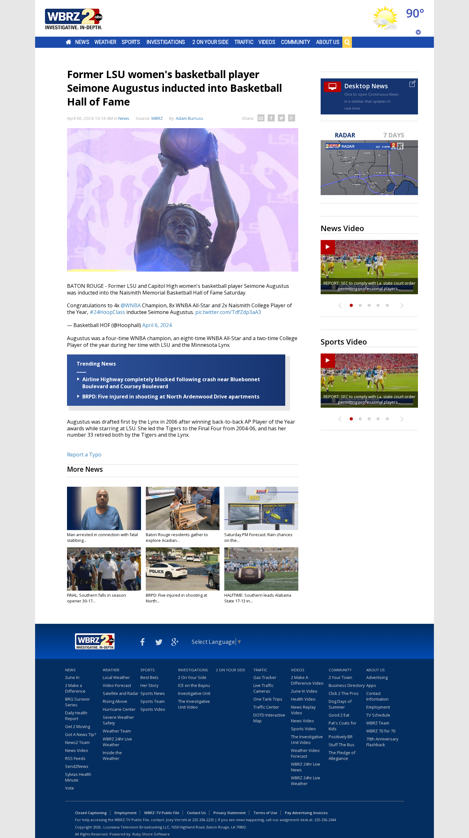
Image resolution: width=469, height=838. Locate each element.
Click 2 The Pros (344, 693)
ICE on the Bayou (194, 685)
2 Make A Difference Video (307, 680)
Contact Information (377, 696)
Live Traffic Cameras (263, 688)
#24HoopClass (107, 312)
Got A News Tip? (80, 734)
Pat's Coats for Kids (342, 726)
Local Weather (116, 677)
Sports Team (152, 701)
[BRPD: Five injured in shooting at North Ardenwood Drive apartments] (183, 569)
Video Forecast (117, 685)
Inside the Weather (112, 755)
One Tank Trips (267, 699)
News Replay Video (303, 710)
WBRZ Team (377, 723)
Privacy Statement (229, 812)
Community (295, 42)
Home (68, 42)
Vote (69, 788)
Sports (131, 42)
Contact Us (196, 812)
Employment (378, 707)
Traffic (243, 42)
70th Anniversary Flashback (382, 741)
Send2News (76, 766)
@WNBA (131, 305)
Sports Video (152, 709)
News (82, 42)
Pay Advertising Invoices (306, 812)
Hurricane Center (119, 709)
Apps (371, 685)
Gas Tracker (264, 677)
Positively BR (341, 737)
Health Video (303, 699)
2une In (72, 677)
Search (347, 42)
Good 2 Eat (339, 715)
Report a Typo (84, 454)
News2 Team (77, 742)
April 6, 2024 (157, 325)
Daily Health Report (76, 715)
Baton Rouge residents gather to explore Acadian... (177, 537)
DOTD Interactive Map (269, 718)
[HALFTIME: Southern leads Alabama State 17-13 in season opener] (261, 569)
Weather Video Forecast (305, 753)
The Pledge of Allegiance (342, 755)
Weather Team (117, 731)
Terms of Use (265, 812)
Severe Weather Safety (118, 720)
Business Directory (347, 685)
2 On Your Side (210, 42)
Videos (266, 42)
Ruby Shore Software (151, 834)
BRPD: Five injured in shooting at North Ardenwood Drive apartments (170, 396)
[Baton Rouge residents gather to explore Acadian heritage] (183, 508)
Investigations (165, 42)
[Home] (81, 18)
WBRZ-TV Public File (161, 812)
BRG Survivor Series (77, 702)
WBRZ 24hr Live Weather (117, 741)
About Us (327, 42)
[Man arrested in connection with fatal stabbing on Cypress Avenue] (104, 508)
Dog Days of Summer (340, 704)
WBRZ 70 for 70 (380, 731)
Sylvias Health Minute (78, 777)
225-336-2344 (325, 819)
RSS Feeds (75, 758)
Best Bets (149, 677)
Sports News (152, 693)
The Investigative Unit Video (194, 704)
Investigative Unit (194, 693)
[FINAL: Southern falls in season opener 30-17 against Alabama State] (104, 569)
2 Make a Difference (75, 688)
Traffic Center (266, 707)
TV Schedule (378, 715)
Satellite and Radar (120, 693)
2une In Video (304, 691)
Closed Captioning (91, 812)
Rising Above (115, 701)
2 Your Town (340, 677)
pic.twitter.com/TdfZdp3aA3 (228, 312)
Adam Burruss (189, 118)
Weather (105, 42)
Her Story (149, 685)
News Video (76, 750)
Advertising (377, 677)
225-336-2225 (203, 819)
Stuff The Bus (341, 744)
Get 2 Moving (77, 726)
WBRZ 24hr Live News (305, 767)
